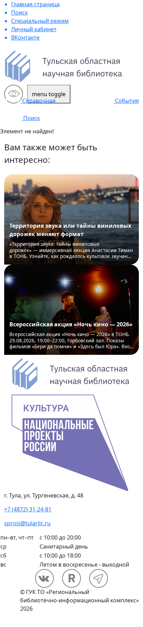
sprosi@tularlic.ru (27, 523)
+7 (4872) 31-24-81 (27, 509)
